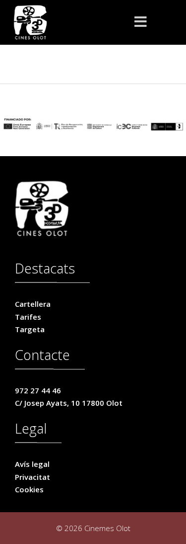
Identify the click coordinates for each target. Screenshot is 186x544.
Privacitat (32, 477)
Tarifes (28, 317)
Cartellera (33, 304)
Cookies (29, 489)
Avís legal (32, 464)
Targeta (30, 329)
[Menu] (141, 22)
